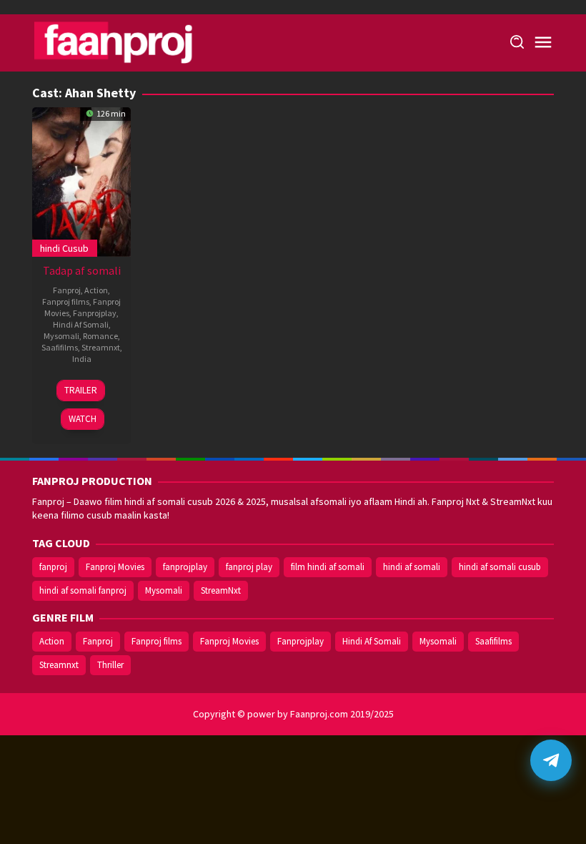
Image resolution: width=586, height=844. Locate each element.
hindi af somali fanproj (82, 590)
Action (96, 290)
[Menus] (543, 42)
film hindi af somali (327, 567)
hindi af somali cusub (500, 567)
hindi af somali (411, 567)
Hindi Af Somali (81, 324)
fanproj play (249, 567)
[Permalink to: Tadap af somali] (81, 180)
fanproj (53, 567)
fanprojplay (185, 567)
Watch (82, 419)
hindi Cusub (64, 248)
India (81, 358)
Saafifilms (59, 347)
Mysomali (61, 335)
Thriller (110, 665)
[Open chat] (551, 760)
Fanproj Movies (115, 567)
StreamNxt (221, 590)
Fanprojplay (94, 313)
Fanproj (67, 290)
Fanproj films (65, 301)
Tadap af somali (82, 270)
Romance (100, 335)
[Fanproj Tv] (134, 41)
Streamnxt (100, 347)
